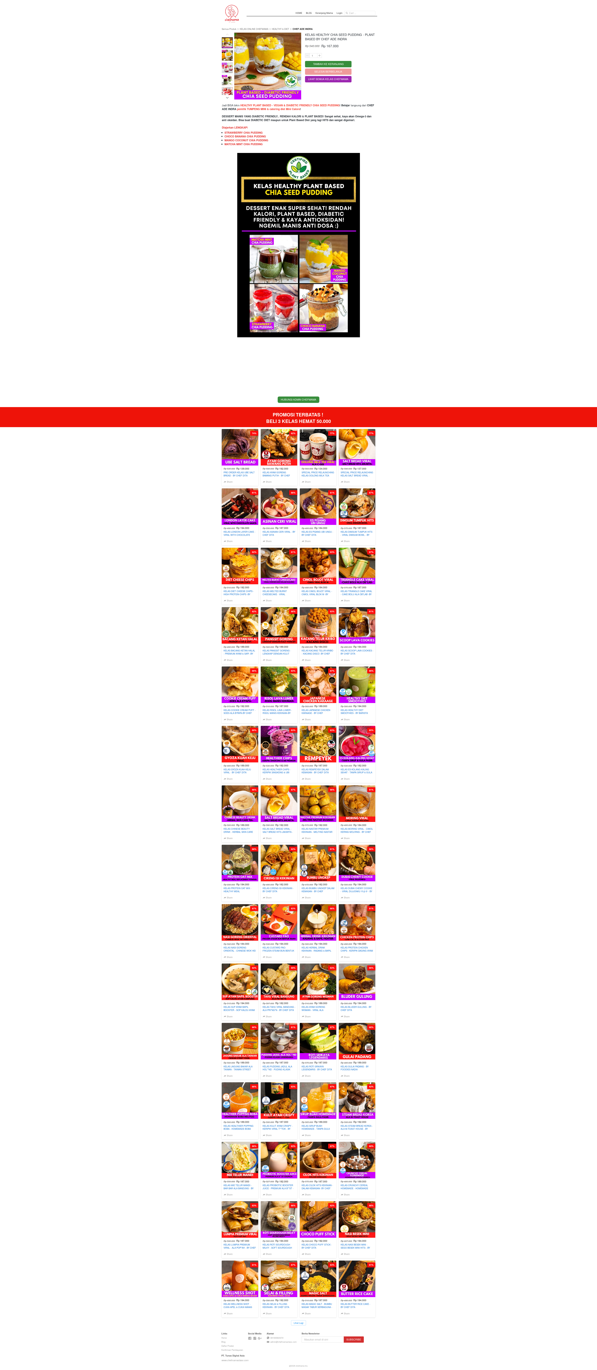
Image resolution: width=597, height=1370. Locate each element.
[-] (250, 1338)
